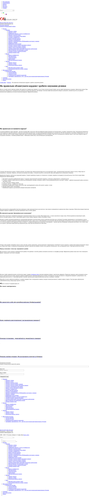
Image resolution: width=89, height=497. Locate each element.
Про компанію (6, 1)
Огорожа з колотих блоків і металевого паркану (19, 45)
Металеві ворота (12, 56)
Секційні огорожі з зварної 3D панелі (17, 51)
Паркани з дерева (12, 31)
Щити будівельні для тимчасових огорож (18, 50)
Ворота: (7, 53)
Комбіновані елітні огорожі (14, 43)
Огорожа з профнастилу (14, 37)
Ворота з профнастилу (13, 55)
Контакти (5, 6)
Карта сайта (26, 434)
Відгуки (5, 5)
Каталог (5, 28)
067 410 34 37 (10, 22)
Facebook (2, 25)
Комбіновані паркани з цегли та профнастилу (19, 33)
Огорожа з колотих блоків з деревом (17, 46)
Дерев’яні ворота (12, 57)
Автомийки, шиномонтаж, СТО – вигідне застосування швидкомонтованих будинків (28, 76)
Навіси (4, 80)
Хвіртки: (8, 61)
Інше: (7, 66)
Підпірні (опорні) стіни (13, 52)
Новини (5, 4)
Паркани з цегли (12, 32)
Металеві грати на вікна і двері (15, 67)
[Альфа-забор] (8, 21)
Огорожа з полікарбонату (14, 40)
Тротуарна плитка (7, 78)
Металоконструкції (7, 70)
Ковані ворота (11, 58)
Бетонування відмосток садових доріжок (18, 68)
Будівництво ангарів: (11, 71)
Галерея (4, 8)
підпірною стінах (35, 274)
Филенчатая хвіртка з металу (15, 65)
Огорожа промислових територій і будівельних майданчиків (22, 48)
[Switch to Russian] (6, 14)
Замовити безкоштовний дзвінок (8, 26)
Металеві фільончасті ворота (15, 60)
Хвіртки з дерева (12, 63)
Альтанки (5, 77)
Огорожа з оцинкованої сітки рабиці (17, 36)
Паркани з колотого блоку (14, 35)
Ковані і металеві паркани (14, 38)
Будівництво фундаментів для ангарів (17, 75)
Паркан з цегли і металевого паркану (17, 47)
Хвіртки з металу (12, 62)
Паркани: (8, 30)
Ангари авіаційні (12, 72)
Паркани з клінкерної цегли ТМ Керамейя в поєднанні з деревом (23, 41)
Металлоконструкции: (8, 416)
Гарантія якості (6, 3)
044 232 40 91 (3, 22)
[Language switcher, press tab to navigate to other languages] (3, 13)
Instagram (7, 25)
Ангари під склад (12, 73)
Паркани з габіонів (12, 42)
